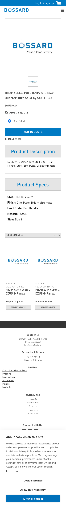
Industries (33, 410)
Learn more (12, 471)
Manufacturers (9, 377)
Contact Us (33, 413)
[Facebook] (6, 139)
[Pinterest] (19, 139)
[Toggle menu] (61, 10)
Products (6, 373)
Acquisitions (8, 380)
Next (59, 235)
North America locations (32, 345)
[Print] (13, 139)
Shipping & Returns (33, 360)
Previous (55, 235)
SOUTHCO (10, 283)
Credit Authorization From (14, 370)
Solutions (33, 406)
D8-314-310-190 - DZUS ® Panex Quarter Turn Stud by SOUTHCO (18, 294)
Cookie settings (33, 480)
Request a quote (18, 307)
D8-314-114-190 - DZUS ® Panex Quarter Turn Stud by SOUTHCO (47, 294)
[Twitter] (16, 139)
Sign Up (49, 3)
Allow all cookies (33, 498)
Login (28, 356)
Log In (38, 3)
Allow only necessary (33, 489)
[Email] (9, 139)
